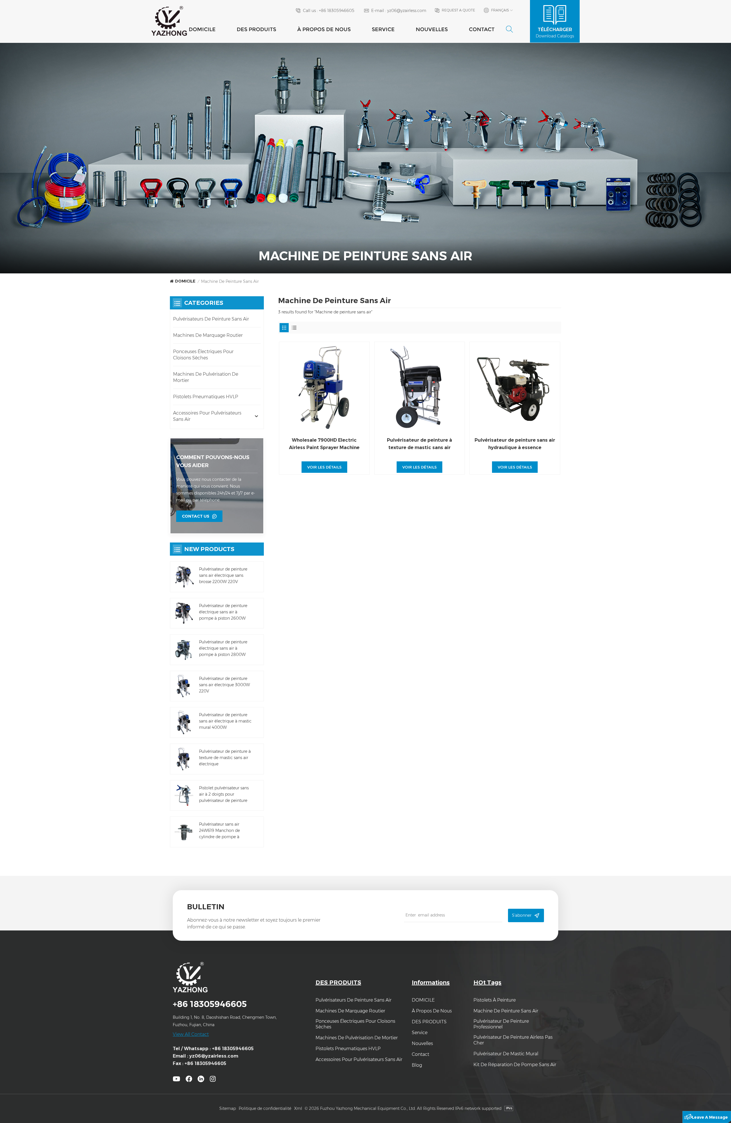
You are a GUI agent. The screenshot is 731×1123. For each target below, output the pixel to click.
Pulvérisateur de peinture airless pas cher (513, 1040)
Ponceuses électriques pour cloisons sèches (203, 355)
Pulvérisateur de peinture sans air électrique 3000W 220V (224, 685)
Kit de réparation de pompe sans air (514, 1064)
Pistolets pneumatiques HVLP (205, 396)
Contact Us (195, 516)
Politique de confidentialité (265, 1108)
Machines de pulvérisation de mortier (205, 377)
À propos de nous (324, 29)
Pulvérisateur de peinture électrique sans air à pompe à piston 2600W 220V (223, 612)
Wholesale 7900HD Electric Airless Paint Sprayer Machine (324, 443)
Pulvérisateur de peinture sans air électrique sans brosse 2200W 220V (223, 575)
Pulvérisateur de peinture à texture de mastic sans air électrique (419, 444)
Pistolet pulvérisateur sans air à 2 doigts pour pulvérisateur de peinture (224, 794)
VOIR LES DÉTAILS (324, 467)
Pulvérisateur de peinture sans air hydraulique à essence (515, 443)
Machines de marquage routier (208, 335)
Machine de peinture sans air (505, 1011)
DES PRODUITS (256, 29)
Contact (482, 29)
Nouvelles (432, 29)
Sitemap (227, 1108)
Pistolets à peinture (494, 1000)
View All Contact (191, 1034)
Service (383, 29)
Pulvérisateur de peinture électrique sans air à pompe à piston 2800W (223, 648)
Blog (417, 1065)
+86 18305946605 (336, 10)
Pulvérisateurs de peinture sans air (211, 319)
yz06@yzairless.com (406, 10)
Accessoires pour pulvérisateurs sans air (207, 416)
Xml (298, 1108)
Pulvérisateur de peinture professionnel (501, 1024)
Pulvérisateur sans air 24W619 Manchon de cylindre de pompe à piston (219, 831)
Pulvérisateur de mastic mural (505, 1053)
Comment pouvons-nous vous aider (212, 461)
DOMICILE (202, 29)
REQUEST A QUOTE (458, 10)
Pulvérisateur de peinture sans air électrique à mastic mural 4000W (225, 721)
